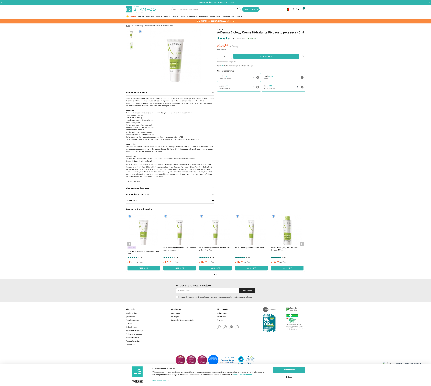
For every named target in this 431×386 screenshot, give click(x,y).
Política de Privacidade (134, 334)
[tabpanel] (144, 242)
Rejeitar (289, 377)
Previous (1, 2)
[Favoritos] (297, 9)
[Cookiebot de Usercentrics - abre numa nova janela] (137, 381)
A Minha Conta (222, 313)
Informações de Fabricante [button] (137, 194)
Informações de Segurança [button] (137, 188)
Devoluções (175, 316)
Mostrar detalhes (159, 381)
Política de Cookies (132, 337)
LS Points (129, 323)
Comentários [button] (131, 201)
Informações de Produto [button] (136, 93)
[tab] (170, 93)
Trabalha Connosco (132, 320)
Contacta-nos (176, 313)
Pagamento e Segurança (134, 330)
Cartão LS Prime (131, 313)
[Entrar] (292, 9)
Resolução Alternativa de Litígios (182, 320)
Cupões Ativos (130, 344)
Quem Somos (288, 9)
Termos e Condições (133, 341)
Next (429, 2)
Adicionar (266, 56)
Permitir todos (289, 370)
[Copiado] (253, 77)
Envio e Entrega (131, 327)
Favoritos (220, 320)
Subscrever (247, 291)
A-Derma (220, 29)
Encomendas (221, 316)
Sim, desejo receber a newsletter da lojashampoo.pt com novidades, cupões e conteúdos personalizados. (216, 297)
